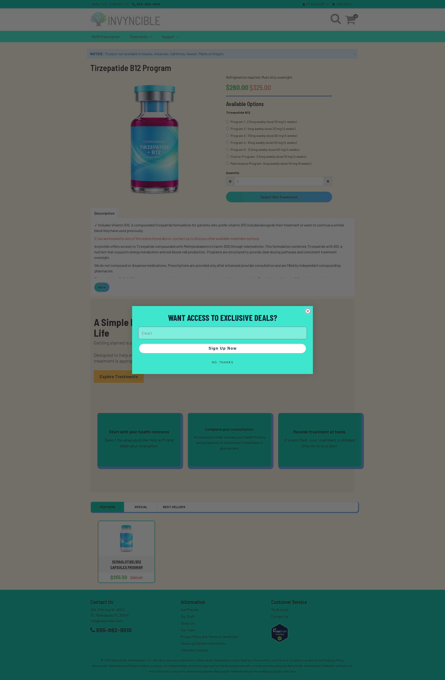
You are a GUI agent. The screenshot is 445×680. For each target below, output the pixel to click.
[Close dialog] (308, 311)
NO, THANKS (222, 362)
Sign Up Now (223, 348)
